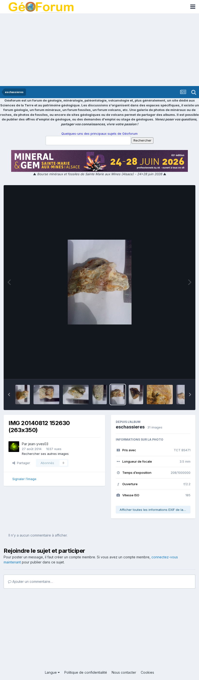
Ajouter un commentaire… (32, 581)
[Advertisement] (99, 50)
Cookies (147, 672)
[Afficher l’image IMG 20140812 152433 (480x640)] (183, 394)
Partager (22, 463)
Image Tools (175, 370)
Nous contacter (124, 672)
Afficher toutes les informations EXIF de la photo (155, 510)
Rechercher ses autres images (45, 454)
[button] (9, 394)
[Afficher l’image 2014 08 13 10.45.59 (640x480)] (160, 394)
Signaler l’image (24, 479)
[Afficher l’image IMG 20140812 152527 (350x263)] (76, 394)
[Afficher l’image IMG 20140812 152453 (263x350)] (22, 394)
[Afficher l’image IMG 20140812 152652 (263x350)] (136, 394)
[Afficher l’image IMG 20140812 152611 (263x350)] (99, 394)
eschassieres (130, 426)
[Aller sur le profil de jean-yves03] (13, 446)
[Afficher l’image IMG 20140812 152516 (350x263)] (46, 394)
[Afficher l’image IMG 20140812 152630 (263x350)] (117, 394)
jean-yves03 (38, 444)
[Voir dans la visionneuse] (100, 282)
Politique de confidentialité (85, 672)
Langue (51, 672)
